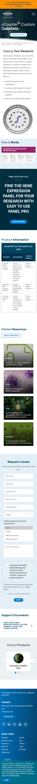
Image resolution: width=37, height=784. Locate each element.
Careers (22, 743)
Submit (18, 600)
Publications (5, 752)
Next (33, 660)
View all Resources (11, 335)
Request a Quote (18, 34)
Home (3, 43)
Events (21, 738)
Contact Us (8, 716)
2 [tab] (18, 672)
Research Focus (7, 741)
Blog (20, 741)
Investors (4, 749)
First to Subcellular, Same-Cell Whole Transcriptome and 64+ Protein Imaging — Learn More (18, 4)
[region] (18, 282)
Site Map (22, 749)
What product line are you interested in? (15, 522)
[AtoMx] (18, 532)
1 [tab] (15, 672)
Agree (6, 780)
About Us (4, 746)
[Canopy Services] (18, 539)
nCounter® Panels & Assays (19, 43)
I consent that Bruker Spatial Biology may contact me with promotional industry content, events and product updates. (18, 571)
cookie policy (14, 775)
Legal (21, 746)
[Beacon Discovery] (18, 535)
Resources (5, 743)
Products (8, 43)
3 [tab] (21, 672)
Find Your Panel (18, 221)
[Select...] (18, 528)
